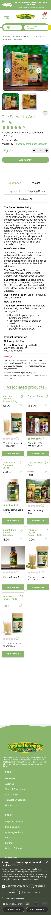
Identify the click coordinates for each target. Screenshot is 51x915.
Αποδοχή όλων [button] (14, 910)
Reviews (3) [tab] (25, 199)
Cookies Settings (13, 848)
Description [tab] (14, 182)
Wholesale (10, 778)
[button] (25, 904)
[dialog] (25, 886)
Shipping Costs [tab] (36, 191)
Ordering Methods (14, 832)
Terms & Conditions (15, 789)
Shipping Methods (14, 821)
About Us (9, 783)
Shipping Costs (12, 826)
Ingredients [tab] (14, 191)
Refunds (9, 842)
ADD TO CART (25, 160)
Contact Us (10, 805)
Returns (9, 837)
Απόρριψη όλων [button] (37, 909)
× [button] (47, 862)
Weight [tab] (36, 182)
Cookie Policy (12, 794)
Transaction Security (15, 799)
